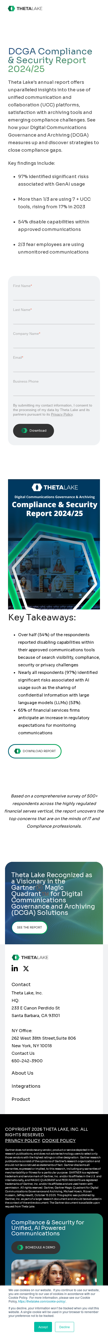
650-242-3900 (27, 1061)
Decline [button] (64, 1327)
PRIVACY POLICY (22, 1140)
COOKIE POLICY (59, 1140)
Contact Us (23, 1053)
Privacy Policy (62, 414)
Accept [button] (43, 1327)
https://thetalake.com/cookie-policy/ (42, 1301)
